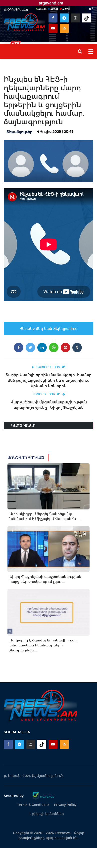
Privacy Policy (65, 805)
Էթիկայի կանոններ (47, 814)
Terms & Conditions (33, 805)
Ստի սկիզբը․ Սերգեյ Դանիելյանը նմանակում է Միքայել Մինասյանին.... (44, 516)
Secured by (14, 795)
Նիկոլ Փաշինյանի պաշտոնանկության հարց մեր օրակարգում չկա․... (45, 579)
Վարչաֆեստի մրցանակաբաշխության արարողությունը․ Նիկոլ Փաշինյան (48, 405)
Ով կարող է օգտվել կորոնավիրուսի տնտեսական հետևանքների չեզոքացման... (43, 645)
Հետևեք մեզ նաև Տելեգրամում (48, 328)
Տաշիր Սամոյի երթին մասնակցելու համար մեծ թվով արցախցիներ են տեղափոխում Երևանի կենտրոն (48, 380)
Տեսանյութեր (19, 131)
